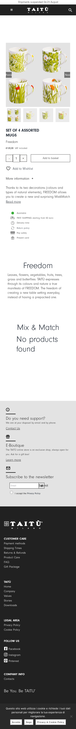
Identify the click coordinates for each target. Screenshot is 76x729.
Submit (41, 485)
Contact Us (13, 428)
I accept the (27, 493)
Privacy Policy (33, 493)
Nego (29, 722)
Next (67, 74)
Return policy (23, 228)
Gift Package (11, 566)
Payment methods (14, 543)
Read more (13, 202)
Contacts (9, 679)
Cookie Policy (12, 629)
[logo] (37, 8)
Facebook (14, 649)
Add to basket (50, 158)
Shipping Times (13, 548)
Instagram (14, 655)
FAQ (6, 562)
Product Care (12, 557)
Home (7, 586)
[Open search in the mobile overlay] (70, 10)
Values (7, 596)
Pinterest (14, 661)
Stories (8, 600)
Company (9, 591)
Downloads (10, 605)
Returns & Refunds (15, 552)
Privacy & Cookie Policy (50, 722)
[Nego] (71, 716)
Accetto (16, 722)
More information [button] (17, 178)
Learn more (13, 460)
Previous (9, 74)
